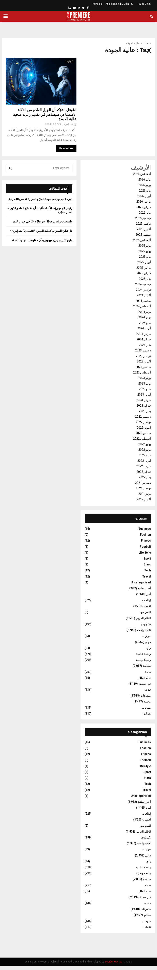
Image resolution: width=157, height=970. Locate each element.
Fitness (146, 540)
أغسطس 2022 (142, 438)
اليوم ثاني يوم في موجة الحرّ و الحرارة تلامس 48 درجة (40, 199)
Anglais (109, 3)
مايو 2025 (145, 256)
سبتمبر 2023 (143, 367)
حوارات (146, 636)
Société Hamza (113, 961)
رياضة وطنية (143, 659)
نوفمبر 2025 (143, 223)
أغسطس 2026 (142, 174)
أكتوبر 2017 (144, 499)
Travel (146, 576)
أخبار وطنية (144, 588)
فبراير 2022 (144, 471)
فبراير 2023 (144, 405)
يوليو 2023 (144, 378)
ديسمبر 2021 (143, 482)
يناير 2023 (145, 411)
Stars (147, 564)
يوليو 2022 (144, 444)
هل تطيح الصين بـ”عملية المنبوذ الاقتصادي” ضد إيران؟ (41, 230)
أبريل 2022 (144, 460)
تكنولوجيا (69, 61)
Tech (148, 570)
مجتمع (147, 701)
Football (145, 546)
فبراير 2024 (144, 339)
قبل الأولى (68, 124)
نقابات (147, 713)
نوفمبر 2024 (143, 289)
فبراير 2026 (144, 207)
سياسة (147, 665)
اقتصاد (147, 606)
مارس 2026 (143, 201)
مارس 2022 (143, 466)
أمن (148, 594)
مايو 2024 (145, 322)
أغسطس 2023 (142, 372)
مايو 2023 (145, 389)
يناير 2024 (145, 345)
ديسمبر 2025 (143, 218)
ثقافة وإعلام (144, 630)
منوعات (146, 707)
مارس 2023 (143, 400)
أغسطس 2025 (142, 240)
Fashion (145, 534)
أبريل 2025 (144, 262)
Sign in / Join (121, 3)
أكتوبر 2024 (144, 295)
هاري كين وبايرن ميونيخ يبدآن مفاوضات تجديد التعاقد (42, 240)
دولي (148, 642)
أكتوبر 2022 (144, 427)
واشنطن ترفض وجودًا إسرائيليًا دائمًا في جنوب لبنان (42, 221)
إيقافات (146, 600)
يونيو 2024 (144, 317)
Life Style (145, 552)
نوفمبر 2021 (143, 488)
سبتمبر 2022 (143, 433)
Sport (147, 558)
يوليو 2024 (144, 311)
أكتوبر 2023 (144, 361)
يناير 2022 (145, 477)
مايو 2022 (145, 455)
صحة (148, 671)
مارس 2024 (143, 334)
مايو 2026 (145, 190)
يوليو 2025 (144, 245)
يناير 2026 (145, 212)
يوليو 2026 (144, 179)
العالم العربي (143, 618)
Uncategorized (141, 582)
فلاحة (147, 689)
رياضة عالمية (143, 654)
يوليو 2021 (144, 493)
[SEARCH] (10, 168)
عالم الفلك (145, 677)
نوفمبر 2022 (143, 422)
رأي (148, 648)
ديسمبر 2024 (143, 284)
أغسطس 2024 (142, 306)
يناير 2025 (145, 278)
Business (144, 528)
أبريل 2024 (144, 328)
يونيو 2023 (144, 383)
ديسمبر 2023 (143, 350)
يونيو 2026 (144, 185)
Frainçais (97, 3)
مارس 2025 (143, 267)
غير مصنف (144, 683)
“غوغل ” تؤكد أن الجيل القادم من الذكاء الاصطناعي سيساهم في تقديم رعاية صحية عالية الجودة (44, 114)
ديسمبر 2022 (143, 416)
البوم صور (145, 612)
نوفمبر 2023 (143, 356)
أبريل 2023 (144, 394)
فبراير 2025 (144, 273)
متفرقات (145, 695)
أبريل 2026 (144, 196)
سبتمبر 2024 (143, 300)
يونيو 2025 (144, 251)
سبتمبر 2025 (143, 234)
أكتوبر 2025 (144, 229)
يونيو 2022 (144, 449)
